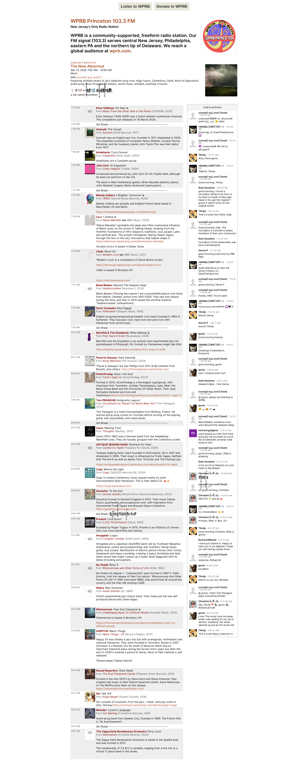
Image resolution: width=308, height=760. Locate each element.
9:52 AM (75, 709)
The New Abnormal (87, 66)
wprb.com (120, 50)
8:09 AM (75, 373)
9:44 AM (75, 670)
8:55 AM (75, 490)
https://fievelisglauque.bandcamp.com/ (145, 369)
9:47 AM (75, 693)
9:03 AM (75, 518)
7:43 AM (75, 251)
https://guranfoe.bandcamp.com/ (116, 509)
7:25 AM (75, 165)
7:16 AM (75, 152)
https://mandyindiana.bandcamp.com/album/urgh (126, 211)
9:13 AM (75, 535)
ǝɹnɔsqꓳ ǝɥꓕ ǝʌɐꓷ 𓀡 (89, 77)
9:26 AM (75, 587)
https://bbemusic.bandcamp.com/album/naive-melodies (130, 241)
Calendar (76, 62)
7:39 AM (75, 216)
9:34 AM (75, 609)
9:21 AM (75, 564)
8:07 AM (75, 357)
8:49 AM (75, 468)
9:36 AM (75, 630)
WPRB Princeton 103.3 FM (103, 21)
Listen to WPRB (135, 6)
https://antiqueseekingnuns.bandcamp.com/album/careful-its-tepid (136, 464)
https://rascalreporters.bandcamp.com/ (120, 688)
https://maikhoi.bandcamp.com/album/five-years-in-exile (130, 349)
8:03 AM (75, 332)
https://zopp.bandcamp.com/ (114, 486)
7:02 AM (75, 107)
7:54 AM (75, 307)
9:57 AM (75, 731)
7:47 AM (75, 284)
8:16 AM (75, 399)
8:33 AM (75, 427)
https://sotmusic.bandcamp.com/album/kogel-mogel (145, 705)
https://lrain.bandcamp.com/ (113, 280)
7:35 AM (75, 195)
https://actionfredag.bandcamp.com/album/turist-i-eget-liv (146, 395)
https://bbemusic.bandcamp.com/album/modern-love (128, 265)
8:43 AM (75, 444)
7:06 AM (75, 129)
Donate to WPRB (172, 6)
